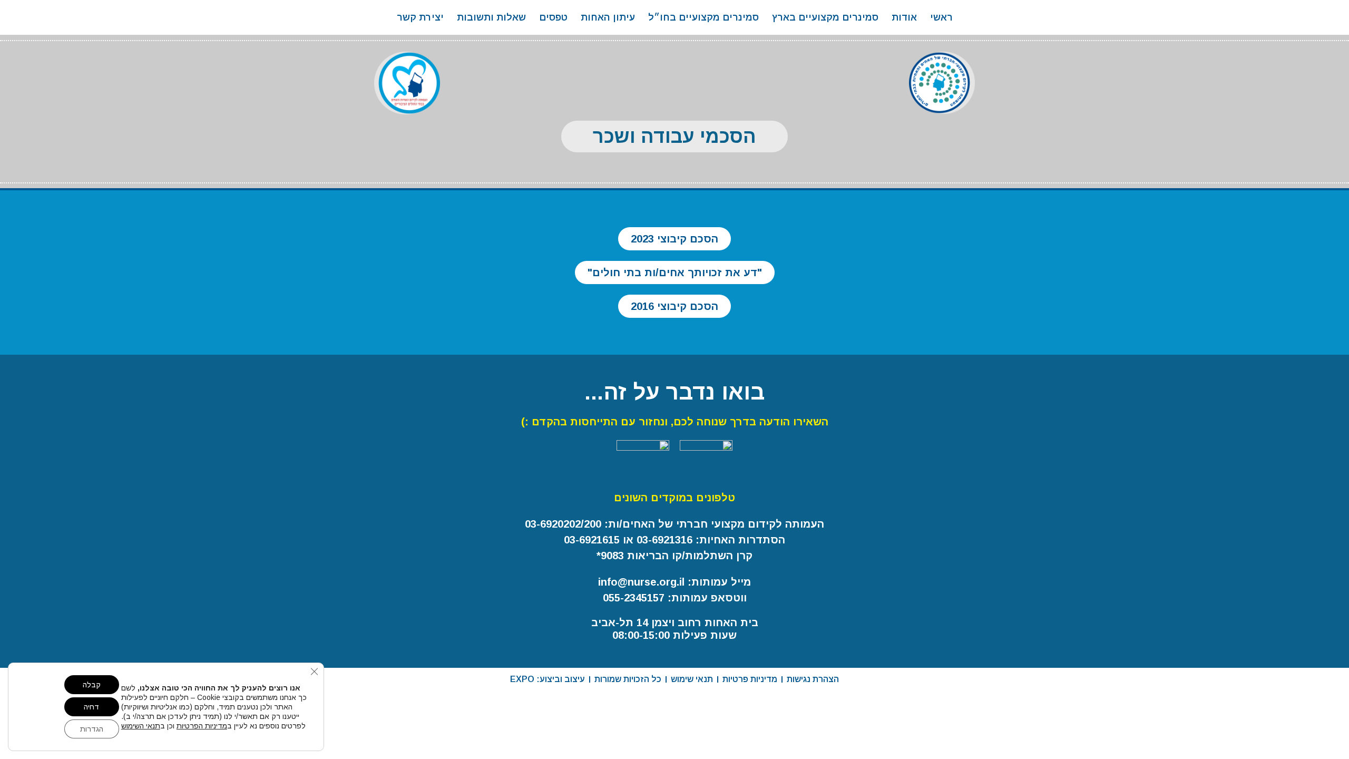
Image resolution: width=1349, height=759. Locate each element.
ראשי (941, 17)
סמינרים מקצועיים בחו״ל (703, 17)
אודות (904, 17)
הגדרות (91, 729)
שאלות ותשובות (491, 17)
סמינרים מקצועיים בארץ (825, 17)
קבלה (92, 684)
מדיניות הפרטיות (202, 726)
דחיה (91, 707)
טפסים (553, 17)
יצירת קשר (420, 17)
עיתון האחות (608, 17)
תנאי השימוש (140, 726)
